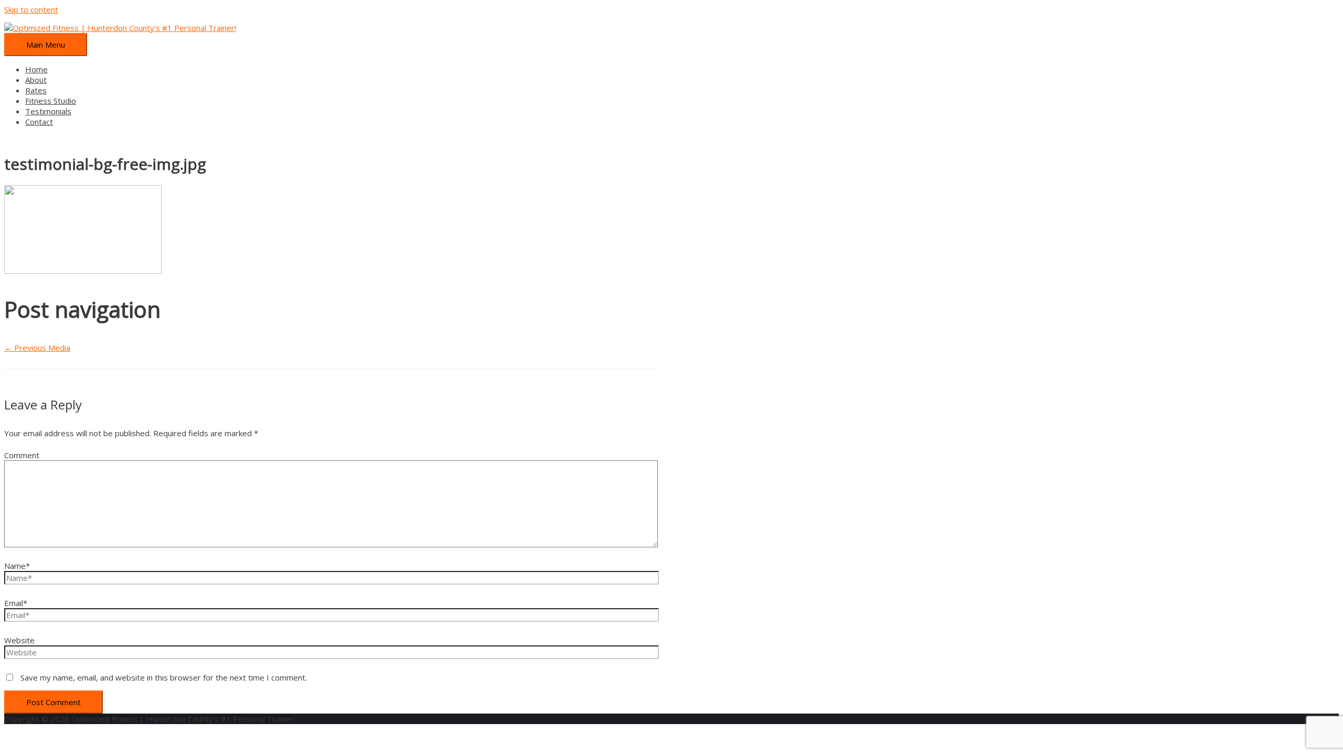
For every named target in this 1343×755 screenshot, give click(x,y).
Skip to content (31, 9)
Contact (39, 121)
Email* (15, 603)
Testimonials (48, 111)
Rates (36, 90)
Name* (17, 565)
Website (19, 640)
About (36, 79)
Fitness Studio (50, 100)
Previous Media (37, 347)
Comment (21, 455)
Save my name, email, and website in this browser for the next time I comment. (163, 677)
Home (36, 69)
